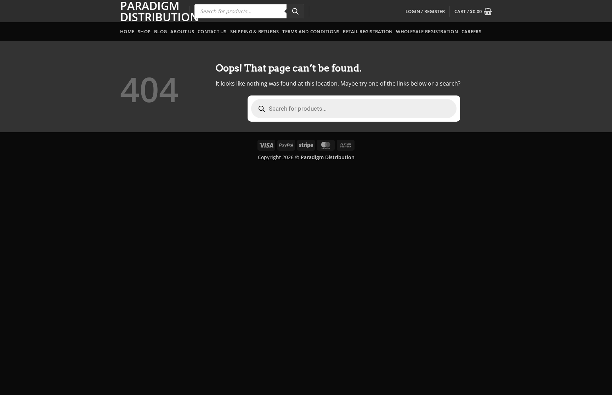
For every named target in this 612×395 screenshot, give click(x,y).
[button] (425, 11)
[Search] (295, 11)
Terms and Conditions (310, 31)
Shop (144, 31)
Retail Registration (367, 31)
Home (127, 31)
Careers (471, 31)
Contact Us (212, 31)
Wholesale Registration (427, 31)
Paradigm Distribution (149, 11)
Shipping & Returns (254, 31)
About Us (182, 31)
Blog (160, 31)
